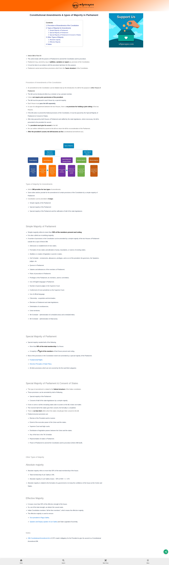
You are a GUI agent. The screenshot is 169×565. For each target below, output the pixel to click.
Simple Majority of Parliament (59, 30)
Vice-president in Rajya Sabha (39, 517)
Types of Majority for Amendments (59, 28)
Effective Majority (55, 42)
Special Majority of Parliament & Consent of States (65, 35)
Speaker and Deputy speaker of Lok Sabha (43, 522)
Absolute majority (55, 39)
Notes (50, 44)
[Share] (166, 551)
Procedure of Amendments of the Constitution (63, 25)
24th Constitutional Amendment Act (39, 538)
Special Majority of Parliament (59, 32)
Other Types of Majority (56, 37)
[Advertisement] (126, 63)
